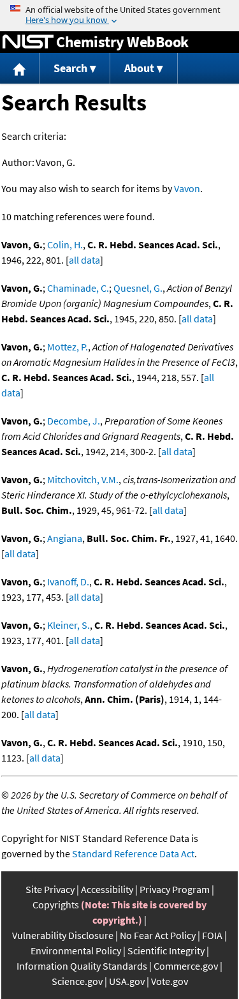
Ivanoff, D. (68, 581)
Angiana (64, 538)
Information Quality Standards (82, 965)
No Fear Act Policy (158, 935)
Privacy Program (175, 889)
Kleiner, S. (68, 625)
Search (70, 68)
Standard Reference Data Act (133, 853)
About (139, 68)
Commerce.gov (186, 965)
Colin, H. (65, 244)
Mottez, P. (67, 346)
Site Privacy (50, 889)
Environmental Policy (76, 950)
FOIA (212, 935)
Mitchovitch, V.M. (83, 479)
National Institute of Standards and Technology (28, 42)
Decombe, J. (73, 420)
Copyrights (56, 904)
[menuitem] (20, 68)
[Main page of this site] (20, 68)
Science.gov (77, 981)
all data (84, 259)
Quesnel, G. (138, 288)
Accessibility (107, 889)
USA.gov (127, 981)
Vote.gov (169, 981)
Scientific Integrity (166, 950)
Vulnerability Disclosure (62, 935)
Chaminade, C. (78, 288)
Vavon (187, 188)
